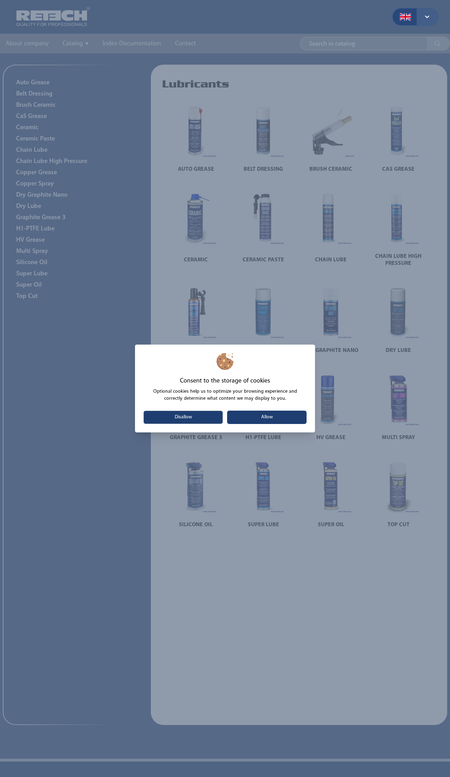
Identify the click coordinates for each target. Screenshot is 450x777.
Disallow (183, 417)
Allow (267, 417)
